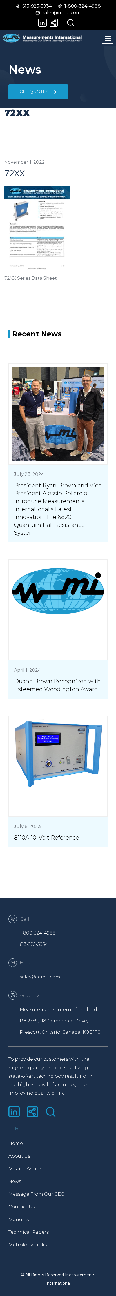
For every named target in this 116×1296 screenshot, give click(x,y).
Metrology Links (27, 1245)
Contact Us (21, 1207)
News (14, 1181)
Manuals (18, 1219)
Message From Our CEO (33, 1194)
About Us (19, 1156)
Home (15, 1143)
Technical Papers (28, 1232)
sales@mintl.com (40, 977)
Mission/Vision (25, 1168)
